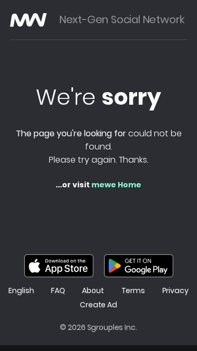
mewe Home (116, 184)
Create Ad (98, 305)
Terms (133, 291)
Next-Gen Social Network (121, 20)
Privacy (175, 291)
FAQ (58, 291)
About (92, 291)
